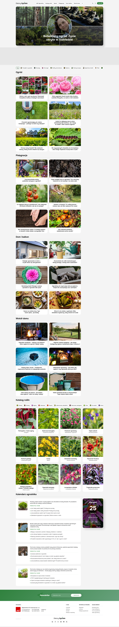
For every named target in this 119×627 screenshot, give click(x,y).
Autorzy (68, 609)
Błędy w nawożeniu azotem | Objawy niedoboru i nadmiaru (46, 532)
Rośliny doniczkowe (57, 68)
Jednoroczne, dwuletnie (61, 405)
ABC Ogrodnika (40, 3)
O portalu (68, 607)
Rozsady (38, 68)
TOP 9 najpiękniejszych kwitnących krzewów (43, 578)
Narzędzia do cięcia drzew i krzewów (40, 575)
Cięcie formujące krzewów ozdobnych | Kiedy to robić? (45, 580)
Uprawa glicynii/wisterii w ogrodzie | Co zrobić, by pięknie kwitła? (48, 582)
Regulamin (81, 607)
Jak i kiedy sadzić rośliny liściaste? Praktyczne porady (45, 510)
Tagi (18, 68)
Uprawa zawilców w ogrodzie (38, 554)
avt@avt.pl (43, 609)
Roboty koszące (77, 68)
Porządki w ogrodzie (27, 68)
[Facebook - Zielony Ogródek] (55, 622)
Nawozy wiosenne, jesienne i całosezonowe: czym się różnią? (47, 536)
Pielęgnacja (61, 3)
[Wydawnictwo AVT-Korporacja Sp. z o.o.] (18, 610)
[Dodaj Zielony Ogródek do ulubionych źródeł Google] (52, 622)
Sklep (99, 3)
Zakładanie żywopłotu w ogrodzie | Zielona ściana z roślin (46, 515)
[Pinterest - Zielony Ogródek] (61, 622)
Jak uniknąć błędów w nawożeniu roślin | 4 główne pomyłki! (46, 534)
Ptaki (98, 68)
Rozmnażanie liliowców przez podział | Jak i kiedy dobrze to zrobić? (48, 558)
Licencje (81, 609)
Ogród (55, 3)
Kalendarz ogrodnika (26, 494)
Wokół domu (77, 3)
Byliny (35, 405)
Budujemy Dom (95, 607)
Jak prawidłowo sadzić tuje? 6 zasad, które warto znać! (45, 513)
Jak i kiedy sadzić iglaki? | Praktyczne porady (42, 508)
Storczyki (46, 68)
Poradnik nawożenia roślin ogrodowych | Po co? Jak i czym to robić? (49, 539)
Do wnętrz (94, 405)
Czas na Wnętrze (96, 609)
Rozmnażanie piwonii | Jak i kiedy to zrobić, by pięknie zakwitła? (47, 556)
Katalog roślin (48, 3)
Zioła (86, 405)
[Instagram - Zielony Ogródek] (58, 622)
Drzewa (20, 405)
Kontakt (67, 610)
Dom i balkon (69, 3)
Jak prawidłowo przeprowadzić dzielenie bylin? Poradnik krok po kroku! (49, 561)
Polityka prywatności (83, 610)
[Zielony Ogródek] (59, 618)
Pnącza (50, 405)
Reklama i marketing (70, 612)
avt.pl (42, 611)
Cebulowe (42, 405)
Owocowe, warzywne (76, 405)
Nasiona (68, 68)
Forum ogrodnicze (96, 610)
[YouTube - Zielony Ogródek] (64, 622)
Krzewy (28, 405)
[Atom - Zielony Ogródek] (66, 622)
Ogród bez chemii (89, 68)
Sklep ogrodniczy (96, 612)
